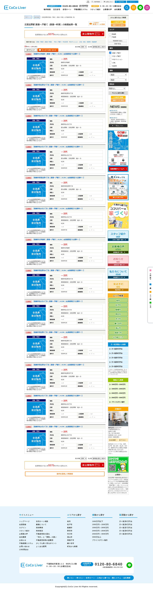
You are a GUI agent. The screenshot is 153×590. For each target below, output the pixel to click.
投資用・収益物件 (92, 42)
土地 (113, 63)
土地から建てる (103, 578)
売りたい (80, 578)
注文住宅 (56, 9)
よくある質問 (41, 546)
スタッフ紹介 (95, 9)
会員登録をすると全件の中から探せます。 (52, 34)
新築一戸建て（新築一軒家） (44, 42)
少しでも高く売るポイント (46, 543)
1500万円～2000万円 (118, 389)
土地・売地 (82, 42)
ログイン (22, 527)
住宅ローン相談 (42, 521)
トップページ (24, 521)
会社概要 (117, 9)
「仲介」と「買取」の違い (46, 537)
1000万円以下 (97, 521)
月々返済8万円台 (117, 362)
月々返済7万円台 (117, 357)
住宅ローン (67, 9)
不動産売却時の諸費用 (44, 540)
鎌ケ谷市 (118, 324)
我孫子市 (118, 333)
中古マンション (73, 42)
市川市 (118, 319)
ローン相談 (150, 295)
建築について (41, 524)
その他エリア (118, 337)
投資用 (114, 66)
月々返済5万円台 (117, 349)
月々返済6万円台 (117, 353)
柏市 (118, 301)
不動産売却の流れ (43, 534)
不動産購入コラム (81, 9)
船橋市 (118, 310)
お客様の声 (107, 9)
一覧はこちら (119, 125)
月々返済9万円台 (117, 366)
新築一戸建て (116, 53)
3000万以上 (96, 537)
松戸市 (118, 305)
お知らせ (22, 540)
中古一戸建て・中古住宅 (61, 42)
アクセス (123, 440)
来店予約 (150, 286)
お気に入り (109, 2)
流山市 (118, 328)
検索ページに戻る (118, 25)
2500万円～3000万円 (118, 397)
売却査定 (39, 531)
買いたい (70, 578)
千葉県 (114, 37)
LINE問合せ (24, 549)
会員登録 (22, 524)
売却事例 (39, 527)
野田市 (118, 314)
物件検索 (47, 9)
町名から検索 (72, 546)
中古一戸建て (116, 56)
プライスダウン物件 (118, 402)
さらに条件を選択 (119, 93)
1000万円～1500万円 (118, 384)
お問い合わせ (150, 275)
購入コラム (116, 578)
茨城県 (114, 34)
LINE (150, 306)
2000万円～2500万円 (118, 393)
